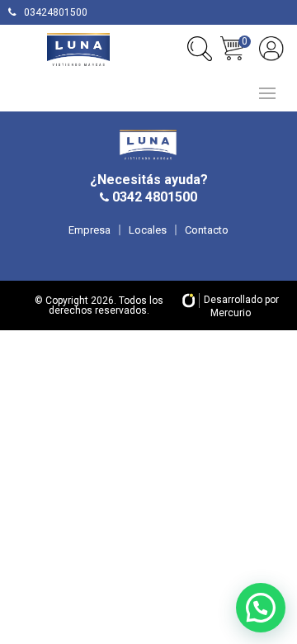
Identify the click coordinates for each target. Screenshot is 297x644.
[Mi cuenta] (271, 48)
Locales (148, 230)
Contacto (207, 230)
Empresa (89, 230)
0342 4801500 (153, 197)
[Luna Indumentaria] (78, 49)
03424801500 (55, 12)
